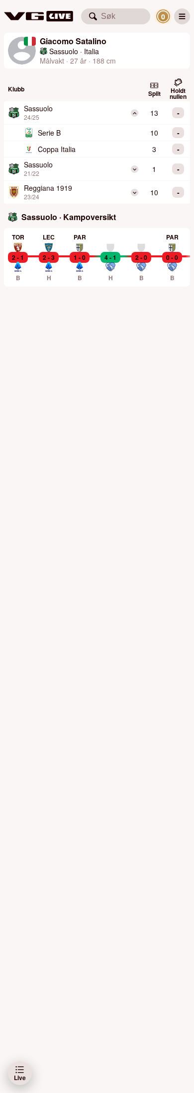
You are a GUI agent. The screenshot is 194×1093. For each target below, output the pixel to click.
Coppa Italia (57, 149)
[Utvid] (134, 169)
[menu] (182, 16)
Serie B (49, 133)
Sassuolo (63, 51)
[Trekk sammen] (134, 113)
